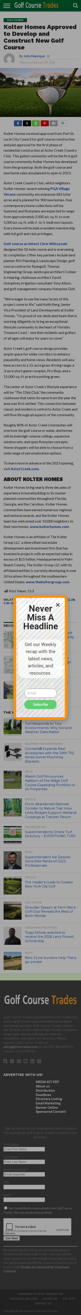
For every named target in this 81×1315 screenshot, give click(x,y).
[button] (57, 604)
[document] (40, 657)
